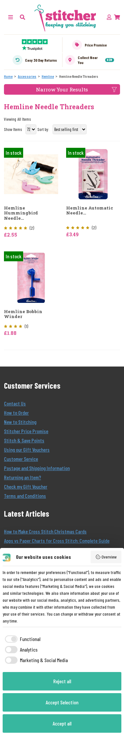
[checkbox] (21, 639)
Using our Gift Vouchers (27, 449)
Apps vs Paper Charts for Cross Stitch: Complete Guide (56, 540)
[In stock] (31, 173)
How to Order (16, 412)
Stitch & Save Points (24, 440)
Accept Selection (62, 702)
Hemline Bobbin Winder (23, 314)
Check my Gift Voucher (25, 486)
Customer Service (21, 459)
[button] (22, 17)
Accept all (62, 723)
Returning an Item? (22, 477)
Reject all (62, 681)
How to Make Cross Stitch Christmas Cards (45, 531)
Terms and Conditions (25, 496)
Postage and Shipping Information (37, 468)
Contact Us (15, 403)
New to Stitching (20, 422)
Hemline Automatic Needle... (89, 211)
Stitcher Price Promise (26, 431)
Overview (109, 557)
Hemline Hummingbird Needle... (21, 213)
